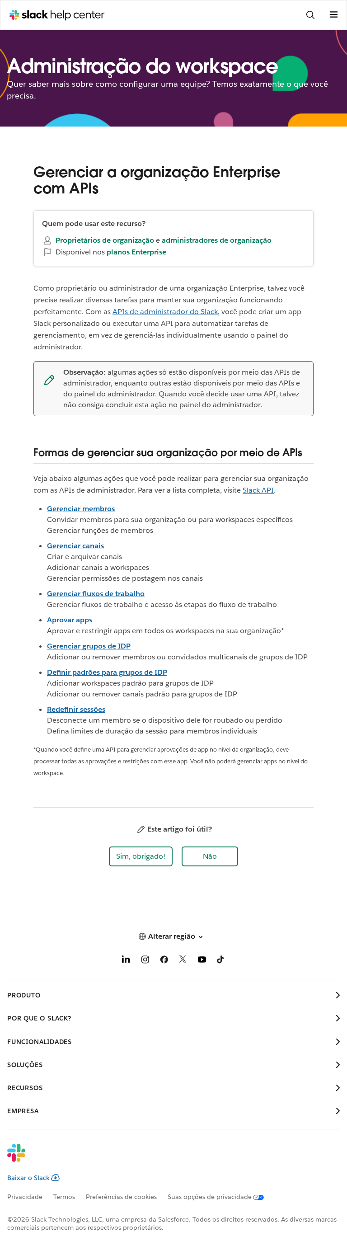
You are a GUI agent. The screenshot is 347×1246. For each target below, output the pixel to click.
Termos (64, 1197)
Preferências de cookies (121, 1197)
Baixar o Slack (28, 1178)
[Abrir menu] (333, 14)
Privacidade (24, 1197)
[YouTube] (202, 961)
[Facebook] (164, 961)
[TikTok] (221, 961)
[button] (141, 856)
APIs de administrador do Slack (165, 311)
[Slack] (166, 1159)
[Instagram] (145, 961)
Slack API (258, 490)
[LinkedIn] (126, 961)
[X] (183, 961)
